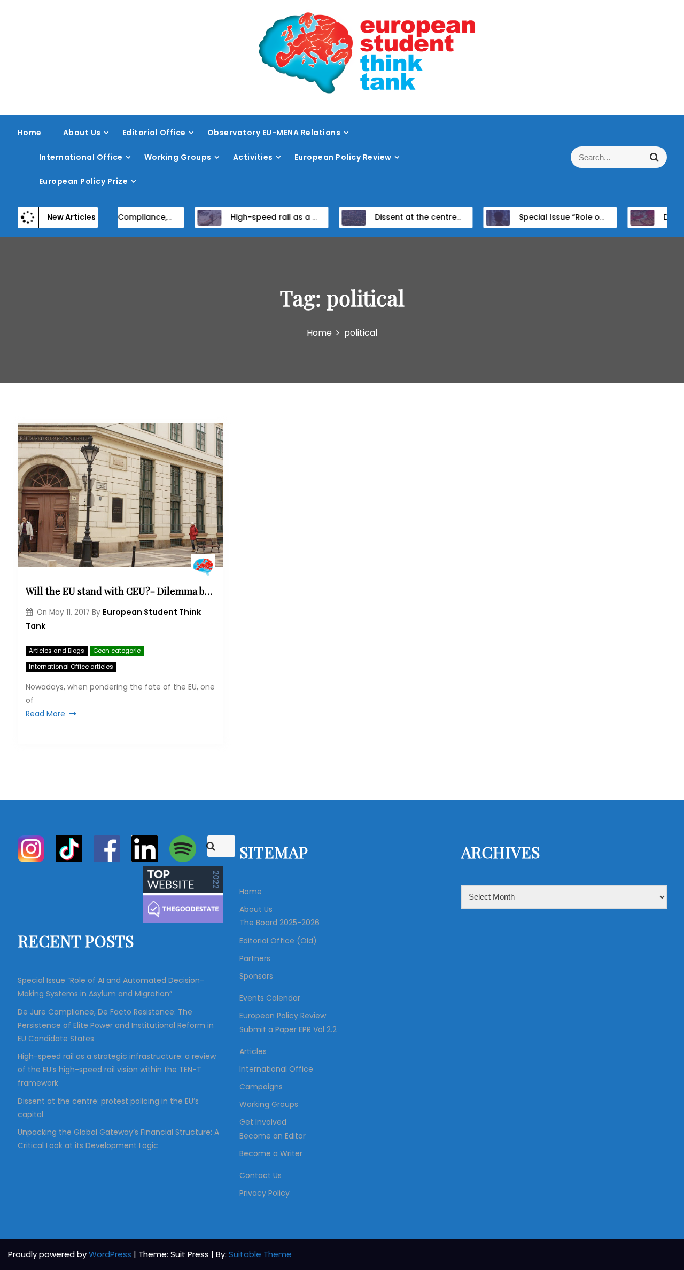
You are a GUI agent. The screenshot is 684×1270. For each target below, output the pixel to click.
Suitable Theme (260, 1254)
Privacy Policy (264, 1193)
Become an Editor (272, 1135)
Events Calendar (269, 998)
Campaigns (261, 1086)
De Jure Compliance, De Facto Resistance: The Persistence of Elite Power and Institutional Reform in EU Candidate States (116, 1025)
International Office (81, 157)
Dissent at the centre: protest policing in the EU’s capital (470, 217)
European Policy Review (343, 157)
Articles (253, 1051)
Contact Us (260, 1175)
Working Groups (178, 157)
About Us (82, 132)
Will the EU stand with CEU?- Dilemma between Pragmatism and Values (120, 591)
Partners (254, 958)
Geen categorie (117, 650)
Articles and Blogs (56, 650)
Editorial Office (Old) (278, 940)
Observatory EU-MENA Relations (274, 132)
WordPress (111, 1254)
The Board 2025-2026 (279, 922)
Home (30, 132)
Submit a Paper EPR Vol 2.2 (288, 1029)
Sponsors (256, 976)
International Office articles (71, 666)
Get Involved (262, 1122)
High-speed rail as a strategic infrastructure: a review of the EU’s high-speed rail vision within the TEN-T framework (117, 1069)
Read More (45, 713)
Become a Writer (270, 1153)
